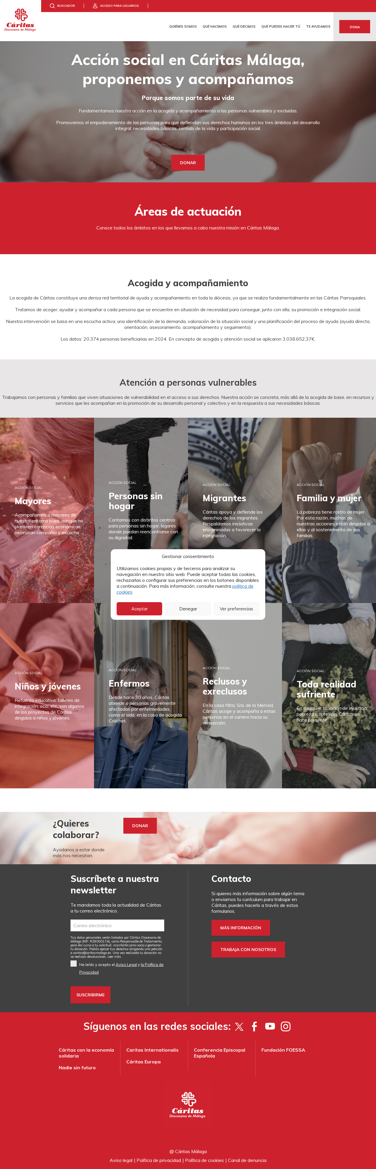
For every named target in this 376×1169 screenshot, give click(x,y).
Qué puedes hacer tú (280, 26)
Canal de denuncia (247, 1160)
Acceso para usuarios (119, 6)
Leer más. (115, 957)
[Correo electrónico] (117, 925)
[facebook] (254, 1026)
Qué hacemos (215, 26)
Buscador (66, 6)
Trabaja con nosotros (248, 949)
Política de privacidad (159, 1160)
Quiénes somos (183, 26)
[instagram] (285, 1026)
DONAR (188, 162)
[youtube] (270, 1026)
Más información (240, 927)
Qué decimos (244, 26)
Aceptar (139, 609)
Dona (355, 27)
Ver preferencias (236, 609)
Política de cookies (204, 1160)
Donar (140, 825)
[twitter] (239, 1026)
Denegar (188, 609)
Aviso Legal (126, 964)
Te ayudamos (318, 26)
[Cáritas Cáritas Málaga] (20, 20)
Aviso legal (121, 1160)
